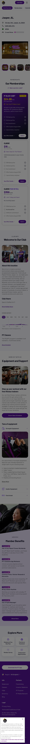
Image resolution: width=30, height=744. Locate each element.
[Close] (22, 719)
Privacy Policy (4, 739)
